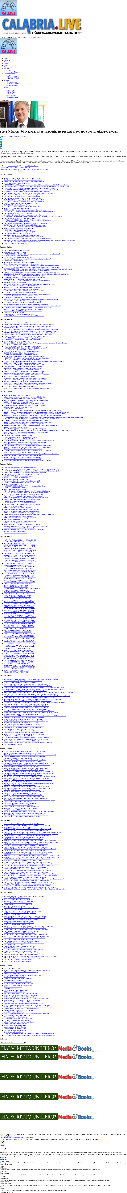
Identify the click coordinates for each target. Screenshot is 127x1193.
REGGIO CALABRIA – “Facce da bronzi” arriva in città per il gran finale (26, 830)
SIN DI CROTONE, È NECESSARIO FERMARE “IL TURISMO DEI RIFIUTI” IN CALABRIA (19, 564)
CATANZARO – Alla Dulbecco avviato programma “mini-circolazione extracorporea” (29, 211)
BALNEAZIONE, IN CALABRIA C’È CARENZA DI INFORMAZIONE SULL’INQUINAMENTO (19, 637)
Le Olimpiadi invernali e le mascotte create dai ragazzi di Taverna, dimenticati (26, 737)
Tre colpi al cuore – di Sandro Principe (15, 1030)
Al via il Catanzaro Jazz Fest (12, 914)
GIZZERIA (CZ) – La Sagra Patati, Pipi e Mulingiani (19, 231)
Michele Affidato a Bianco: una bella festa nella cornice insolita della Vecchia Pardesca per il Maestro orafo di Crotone (38, 692)
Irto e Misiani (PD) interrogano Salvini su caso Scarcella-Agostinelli (24, 770)
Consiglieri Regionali (13, 72)
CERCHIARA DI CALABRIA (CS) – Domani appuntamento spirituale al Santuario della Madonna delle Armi (36, 274)
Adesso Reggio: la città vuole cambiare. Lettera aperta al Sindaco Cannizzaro (26, 706)
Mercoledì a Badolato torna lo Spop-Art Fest (17, 183)
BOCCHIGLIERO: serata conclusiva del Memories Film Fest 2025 (23, 309)
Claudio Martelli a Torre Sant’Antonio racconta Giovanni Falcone (23, 180)
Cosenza (6, 62)
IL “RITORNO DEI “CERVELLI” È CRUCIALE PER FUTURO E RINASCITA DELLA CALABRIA (20, 614)
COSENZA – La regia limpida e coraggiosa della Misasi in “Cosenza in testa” (26, 845)
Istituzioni (6, 80)
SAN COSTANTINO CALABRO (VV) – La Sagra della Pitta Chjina (24, 486)
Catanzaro (7, 60)
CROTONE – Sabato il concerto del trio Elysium (18, 939)
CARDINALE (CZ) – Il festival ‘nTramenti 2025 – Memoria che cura (24, 225)
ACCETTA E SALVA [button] (6, 1192)
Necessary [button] (3, 1157)
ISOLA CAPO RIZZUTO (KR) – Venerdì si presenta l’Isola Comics (24, 364)
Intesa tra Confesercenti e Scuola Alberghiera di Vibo (19, 528)
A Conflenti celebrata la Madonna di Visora (16, 221)
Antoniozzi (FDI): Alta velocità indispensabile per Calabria (21, 808)
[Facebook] (63, 138)
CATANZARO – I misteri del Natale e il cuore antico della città (22, 198)
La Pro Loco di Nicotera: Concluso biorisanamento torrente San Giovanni (25, 215)
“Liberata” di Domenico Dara (12, 973)
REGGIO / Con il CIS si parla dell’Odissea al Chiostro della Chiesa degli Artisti (27, 422)
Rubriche (6, 87)
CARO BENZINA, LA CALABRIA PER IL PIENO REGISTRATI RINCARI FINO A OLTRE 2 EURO (20, 657)
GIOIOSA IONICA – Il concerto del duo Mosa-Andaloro (21, 919)
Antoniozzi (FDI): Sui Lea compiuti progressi (17, 781)
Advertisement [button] (4, 1182)
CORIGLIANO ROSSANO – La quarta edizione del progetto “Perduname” (26, 929)
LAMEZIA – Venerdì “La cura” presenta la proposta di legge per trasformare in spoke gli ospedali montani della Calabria (39, 240)
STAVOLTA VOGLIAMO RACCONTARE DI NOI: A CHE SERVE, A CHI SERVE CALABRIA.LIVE (20, 540)
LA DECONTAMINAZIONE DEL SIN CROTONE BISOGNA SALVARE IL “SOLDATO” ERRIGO (20, 624)
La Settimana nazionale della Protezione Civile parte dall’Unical (22, 302)
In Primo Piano (4, 100)
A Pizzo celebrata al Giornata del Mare (15, 489)
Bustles (10, 1136)
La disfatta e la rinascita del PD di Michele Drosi (18, 1018)
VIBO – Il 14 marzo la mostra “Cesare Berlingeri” (18, 516)
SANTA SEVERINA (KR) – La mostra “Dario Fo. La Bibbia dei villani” (25, 348)
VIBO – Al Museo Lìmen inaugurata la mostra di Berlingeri (21, 509)
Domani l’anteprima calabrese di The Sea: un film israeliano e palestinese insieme (27, 701)
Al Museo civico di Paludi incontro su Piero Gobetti (19, 262)
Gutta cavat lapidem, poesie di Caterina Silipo (17, 1002)
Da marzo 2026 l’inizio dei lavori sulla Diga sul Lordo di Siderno (23, 457)
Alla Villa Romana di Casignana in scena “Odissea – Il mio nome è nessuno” (26, 400)
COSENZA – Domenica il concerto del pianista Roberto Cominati (23, 949)
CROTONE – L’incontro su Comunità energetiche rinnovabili (22, 359)
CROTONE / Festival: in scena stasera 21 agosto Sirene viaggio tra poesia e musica (28, 328)
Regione (6, 68)
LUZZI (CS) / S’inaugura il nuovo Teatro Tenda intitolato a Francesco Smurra (27, 270)
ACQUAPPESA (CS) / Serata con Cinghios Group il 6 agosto (22, 279)
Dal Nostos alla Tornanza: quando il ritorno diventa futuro (21, 714)
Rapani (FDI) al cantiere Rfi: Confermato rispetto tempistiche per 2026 (24, 756)
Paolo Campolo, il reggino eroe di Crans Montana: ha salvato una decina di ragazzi (28, 742)
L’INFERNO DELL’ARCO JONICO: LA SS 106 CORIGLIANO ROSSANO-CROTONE (19, 627)
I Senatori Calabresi (13, 78)
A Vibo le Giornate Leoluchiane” (13, 519)
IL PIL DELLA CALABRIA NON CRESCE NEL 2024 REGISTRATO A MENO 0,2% (17, 671)
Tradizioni (10, 93)
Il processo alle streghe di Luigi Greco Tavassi (17, 982)
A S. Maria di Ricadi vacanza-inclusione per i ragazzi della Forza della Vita (26, 492)
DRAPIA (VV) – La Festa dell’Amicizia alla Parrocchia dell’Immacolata (25, 472)
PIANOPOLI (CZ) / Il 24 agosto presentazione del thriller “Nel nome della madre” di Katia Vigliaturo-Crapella (36, 185)
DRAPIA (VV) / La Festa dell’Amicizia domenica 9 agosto (21, 474)
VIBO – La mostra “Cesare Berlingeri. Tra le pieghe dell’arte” (22, 513)
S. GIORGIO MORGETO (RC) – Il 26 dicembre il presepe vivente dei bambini (27, 445)
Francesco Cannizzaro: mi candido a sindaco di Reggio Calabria (22, 727)
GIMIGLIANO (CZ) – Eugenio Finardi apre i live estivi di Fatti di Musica (25, 916)
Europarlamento (12, 82)
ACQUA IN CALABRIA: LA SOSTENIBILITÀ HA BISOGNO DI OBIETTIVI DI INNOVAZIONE (20, 664)
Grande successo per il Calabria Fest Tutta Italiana (18, 921)
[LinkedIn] (63, 145)
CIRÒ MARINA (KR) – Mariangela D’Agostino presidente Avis (23, 366)
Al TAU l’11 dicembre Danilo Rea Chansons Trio (18, 899)
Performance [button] (3, 1171)
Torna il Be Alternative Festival (13, 909)
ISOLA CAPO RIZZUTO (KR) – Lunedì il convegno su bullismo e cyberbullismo (28, 383)
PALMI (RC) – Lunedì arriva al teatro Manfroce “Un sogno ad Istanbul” (25, 877)
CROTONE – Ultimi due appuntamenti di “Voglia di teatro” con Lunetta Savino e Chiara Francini (32, 832)
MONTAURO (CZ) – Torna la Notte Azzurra (17, 230)
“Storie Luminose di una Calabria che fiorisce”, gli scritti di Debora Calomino (26, 998)
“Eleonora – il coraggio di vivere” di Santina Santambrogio (21, 972)
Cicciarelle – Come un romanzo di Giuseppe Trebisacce (13, 987)
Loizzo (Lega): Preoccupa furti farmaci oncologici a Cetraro (21, 806)
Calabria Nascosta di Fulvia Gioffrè (14, 992)
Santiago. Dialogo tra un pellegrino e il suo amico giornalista (21, 1008)
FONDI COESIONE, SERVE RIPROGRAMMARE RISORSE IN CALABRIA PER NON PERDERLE (20, 584)
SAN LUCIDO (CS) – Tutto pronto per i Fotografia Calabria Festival (24, 316)
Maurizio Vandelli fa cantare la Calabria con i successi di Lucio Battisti (24, 938)
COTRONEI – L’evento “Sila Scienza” (15, 344)
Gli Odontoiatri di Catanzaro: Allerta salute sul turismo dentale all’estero (25, 210)
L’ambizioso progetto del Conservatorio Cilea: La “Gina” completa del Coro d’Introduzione (30, 956)
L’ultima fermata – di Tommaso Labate (15, 1028)
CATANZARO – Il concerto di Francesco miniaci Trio (20, 948)
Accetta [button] (81, 1139)
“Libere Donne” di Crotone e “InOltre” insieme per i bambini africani (24, 385)
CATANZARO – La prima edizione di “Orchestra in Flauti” (21, 931)
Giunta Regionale (12, 85)
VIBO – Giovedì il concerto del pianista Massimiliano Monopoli (22, 958)
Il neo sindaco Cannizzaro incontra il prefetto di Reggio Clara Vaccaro (24, 717)
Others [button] (2, 1187)
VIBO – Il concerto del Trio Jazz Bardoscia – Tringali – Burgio (22, 953)
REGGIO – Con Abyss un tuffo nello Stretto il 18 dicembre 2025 (23, 449)
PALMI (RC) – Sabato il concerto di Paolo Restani (19, 923)
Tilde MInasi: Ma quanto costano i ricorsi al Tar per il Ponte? (21, 803)
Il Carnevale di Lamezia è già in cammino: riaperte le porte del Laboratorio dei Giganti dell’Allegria (33, 216)
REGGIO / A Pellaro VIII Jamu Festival (15, 427)
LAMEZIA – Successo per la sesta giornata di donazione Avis (22, 206)
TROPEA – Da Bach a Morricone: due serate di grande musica (22, 911)
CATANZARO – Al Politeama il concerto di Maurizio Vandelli (22, 941)
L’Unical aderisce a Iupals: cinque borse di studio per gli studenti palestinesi (26, 304)
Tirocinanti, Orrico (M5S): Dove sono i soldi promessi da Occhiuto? (24, 761)
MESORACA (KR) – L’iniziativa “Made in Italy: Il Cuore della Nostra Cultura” (27, 358)
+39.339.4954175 (36, 1137)
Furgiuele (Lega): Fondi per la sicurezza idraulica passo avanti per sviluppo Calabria (28, 773)
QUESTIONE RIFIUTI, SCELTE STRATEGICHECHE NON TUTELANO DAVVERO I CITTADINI (20, 641)
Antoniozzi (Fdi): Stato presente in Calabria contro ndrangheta (22, 766)
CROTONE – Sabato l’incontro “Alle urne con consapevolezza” (23, 346)
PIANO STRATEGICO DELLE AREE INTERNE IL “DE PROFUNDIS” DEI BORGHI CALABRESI (20, 607)
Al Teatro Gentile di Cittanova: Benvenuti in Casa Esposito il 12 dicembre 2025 (27, 825)
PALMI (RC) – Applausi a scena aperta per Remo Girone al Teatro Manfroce (26, 880)
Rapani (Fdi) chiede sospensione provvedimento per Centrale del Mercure (25, 798)
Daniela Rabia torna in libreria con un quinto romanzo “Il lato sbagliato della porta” (28, 1007)
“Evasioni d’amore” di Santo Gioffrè (14, 977)
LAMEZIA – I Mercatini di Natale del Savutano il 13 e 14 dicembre (24, 201)
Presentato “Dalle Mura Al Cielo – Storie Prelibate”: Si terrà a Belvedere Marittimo (28, 686)
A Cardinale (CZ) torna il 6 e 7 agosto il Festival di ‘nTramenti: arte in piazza (26, 191)
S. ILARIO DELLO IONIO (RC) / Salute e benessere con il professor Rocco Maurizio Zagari (31, 419)
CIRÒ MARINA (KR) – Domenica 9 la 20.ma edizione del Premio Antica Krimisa (28, 334)
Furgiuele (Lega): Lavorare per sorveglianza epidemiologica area (23, 775)
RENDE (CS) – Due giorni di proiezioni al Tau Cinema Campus (23, 860)
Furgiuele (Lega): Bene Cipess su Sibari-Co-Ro (18, 758)
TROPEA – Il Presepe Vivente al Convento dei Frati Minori (21, 482)
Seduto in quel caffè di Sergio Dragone (15, 1023)
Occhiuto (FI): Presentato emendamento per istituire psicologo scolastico (25, 760)
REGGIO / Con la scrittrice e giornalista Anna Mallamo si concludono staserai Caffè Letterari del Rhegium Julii (36, 412)
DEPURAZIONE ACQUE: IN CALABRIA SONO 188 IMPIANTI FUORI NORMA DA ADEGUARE (19, 621)
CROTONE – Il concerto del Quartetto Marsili (17, 961)
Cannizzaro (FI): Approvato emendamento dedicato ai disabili (22, 816)
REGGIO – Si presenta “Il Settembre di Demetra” (18, 402)
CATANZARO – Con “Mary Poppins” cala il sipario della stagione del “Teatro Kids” (29, 865)
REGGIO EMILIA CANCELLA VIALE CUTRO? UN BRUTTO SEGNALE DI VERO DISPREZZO (19, 547)
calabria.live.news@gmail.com (14, 1137)
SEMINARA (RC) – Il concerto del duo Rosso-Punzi (19, 933)
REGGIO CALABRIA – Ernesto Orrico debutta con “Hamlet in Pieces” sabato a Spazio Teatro (32, 857)
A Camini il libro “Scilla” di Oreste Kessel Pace (18, 407)
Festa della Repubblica (31, 166)
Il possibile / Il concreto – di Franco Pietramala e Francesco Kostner (23, 1003)
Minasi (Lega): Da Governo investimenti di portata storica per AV (23, 795)
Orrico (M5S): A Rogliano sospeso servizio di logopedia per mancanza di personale (28, 771)
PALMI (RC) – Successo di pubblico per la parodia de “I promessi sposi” (25, 867)
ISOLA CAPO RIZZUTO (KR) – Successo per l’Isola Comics (22, 363)
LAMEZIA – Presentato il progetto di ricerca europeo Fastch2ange (23, 237)
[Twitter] (63, 140)
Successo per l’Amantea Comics (13, 260)
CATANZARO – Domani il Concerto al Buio (17, 959)
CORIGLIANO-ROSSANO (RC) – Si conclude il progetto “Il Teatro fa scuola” (27, 862)
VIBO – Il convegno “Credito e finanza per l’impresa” (20, 518)
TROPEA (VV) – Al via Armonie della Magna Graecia (20, 913)
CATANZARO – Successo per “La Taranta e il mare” (19, 218)
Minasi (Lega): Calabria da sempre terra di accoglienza (20, 793)
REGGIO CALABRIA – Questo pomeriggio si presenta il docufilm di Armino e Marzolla (30, 849)
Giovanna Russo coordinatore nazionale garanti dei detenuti (21, 741)
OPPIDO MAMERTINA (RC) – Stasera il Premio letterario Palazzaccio (25, 709)
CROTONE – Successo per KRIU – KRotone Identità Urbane (22, 351)
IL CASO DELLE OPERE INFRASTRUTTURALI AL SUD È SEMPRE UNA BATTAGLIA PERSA (19, 611)
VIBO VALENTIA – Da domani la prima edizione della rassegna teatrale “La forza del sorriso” (32, 855)
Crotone (6, 63)
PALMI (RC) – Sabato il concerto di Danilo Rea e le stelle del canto (24, 943)
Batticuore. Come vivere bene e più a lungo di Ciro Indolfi (21, 993)
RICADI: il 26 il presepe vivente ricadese (16, 477)
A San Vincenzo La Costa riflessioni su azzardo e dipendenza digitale (24, 734)
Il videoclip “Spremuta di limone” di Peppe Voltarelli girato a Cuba (23, 954)
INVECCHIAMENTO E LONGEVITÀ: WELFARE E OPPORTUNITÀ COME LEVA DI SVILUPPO (20, 551)
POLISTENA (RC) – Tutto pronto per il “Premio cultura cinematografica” (25, 847)
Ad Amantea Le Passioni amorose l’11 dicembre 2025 (19, 901)
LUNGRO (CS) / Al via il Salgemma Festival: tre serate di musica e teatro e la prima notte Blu (31, 272)
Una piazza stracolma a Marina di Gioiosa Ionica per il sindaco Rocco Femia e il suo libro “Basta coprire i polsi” (37, 696)
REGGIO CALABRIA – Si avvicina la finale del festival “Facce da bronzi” (26, 869)
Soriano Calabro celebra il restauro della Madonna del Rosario (22, 499)
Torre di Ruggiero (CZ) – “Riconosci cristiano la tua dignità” (21, 195)
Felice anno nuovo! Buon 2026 (13, 744)
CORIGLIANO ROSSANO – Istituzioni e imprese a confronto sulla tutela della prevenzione (31, 299)
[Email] (63, 148)
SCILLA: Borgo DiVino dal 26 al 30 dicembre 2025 (19, 439)
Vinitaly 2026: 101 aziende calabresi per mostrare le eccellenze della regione (26, 721)
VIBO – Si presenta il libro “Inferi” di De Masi (17, 508)
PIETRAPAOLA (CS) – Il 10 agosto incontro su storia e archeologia (24, 275)
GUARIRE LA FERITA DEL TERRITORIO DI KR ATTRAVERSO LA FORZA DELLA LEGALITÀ (19, 667)
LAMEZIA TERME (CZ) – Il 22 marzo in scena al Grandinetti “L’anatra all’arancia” (29, 884)
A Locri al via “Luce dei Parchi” (13, 408)
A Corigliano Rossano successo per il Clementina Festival (21, 296)
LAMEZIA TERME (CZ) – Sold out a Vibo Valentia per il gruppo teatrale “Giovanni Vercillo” (32, 842)
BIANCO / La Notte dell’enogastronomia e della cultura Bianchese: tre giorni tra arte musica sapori (33, 415)
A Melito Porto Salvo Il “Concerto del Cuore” (17, 395)
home (5, 58)
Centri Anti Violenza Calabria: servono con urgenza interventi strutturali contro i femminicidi (31, 694)
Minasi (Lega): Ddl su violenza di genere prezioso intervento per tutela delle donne (28, 780)
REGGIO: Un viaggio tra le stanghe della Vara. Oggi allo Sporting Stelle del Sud (27, 429)
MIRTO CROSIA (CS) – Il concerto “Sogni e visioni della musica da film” (26, 934)
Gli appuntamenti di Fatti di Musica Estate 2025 (18, 904)
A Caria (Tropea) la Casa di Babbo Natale (16, 479)
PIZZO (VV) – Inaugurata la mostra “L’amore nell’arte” (20, 501)
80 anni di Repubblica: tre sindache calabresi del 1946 (19, 731)
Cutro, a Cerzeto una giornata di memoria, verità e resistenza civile (23, 264)
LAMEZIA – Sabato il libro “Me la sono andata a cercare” (21, 203)
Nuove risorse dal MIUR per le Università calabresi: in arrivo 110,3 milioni (26, 707)
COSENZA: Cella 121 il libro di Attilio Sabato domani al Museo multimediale (27, 280)
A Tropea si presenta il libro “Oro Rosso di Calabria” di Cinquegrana (24, 529)
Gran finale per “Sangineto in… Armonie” (16, 252)
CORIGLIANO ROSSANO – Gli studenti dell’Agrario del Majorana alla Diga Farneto (29, 284)
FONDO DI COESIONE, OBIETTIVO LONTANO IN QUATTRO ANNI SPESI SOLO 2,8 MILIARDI (19, 591)
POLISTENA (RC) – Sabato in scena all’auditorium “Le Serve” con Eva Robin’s (28, 835)
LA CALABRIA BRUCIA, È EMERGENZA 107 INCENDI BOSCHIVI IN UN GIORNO (17, 631)
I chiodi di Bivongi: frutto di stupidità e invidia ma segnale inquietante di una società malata (30, 697)
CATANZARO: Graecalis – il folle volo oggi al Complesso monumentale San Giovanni (29, 193)
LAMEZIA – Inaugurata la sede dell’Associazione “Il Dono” (22, 235)
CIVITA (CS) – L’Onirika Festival (14, 312)
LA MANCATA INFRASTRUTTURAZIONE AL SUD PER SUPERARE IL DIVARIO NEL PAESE (19, 654)
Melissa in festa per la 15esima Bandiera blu (16, 341)
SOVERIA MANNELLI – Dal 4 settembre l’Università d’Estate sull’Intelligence (27, 220)
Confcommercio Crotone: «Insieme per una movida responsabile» (23, 339)
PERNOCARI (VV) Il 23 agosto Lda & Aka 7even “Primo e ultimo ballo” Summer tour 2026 (31, 471)
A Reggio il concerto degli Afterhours (15, 906)
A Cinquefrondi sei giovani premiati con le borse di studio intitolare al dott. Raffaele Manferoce (31, 679)
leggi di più (94, 1139)
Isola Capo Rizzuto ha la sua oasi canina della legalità (19, 376)
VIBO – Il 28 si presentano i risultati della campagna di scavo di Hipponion (26, 497)
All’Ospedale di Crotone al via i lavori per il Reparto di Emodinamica (24, 381)
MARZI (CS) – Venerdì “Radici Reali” (15, 282)
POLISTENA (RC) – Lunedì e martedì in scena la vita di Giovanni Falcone (26, 872)
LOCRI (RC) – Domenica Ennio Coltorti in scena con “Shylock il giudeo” (26, 844)
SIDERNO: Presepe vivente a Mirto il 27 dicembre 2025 (20, 437)
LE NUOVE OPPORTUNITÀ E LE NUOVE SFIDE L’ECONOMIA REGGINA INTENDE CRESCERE (20, 617)
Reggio (6, 65)
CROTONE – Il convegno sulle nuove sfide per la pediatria (21, 370)
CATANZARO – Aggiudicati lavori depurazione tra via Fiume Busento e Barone (27, 238)
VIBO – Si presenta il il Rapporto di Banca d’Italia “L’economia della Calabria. (27, 491)
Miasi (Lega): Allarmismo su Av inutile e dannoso (18, 805)
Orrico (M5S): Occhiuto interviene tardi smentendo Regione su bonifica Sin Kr (27, 765)
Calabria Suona (11, 95)
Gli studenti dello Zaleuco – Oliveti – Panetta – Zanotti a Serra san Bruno (25, 526)
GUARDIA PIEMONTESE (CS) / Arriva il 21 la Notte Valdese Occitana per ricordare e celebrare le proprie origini (38, 269)
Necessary (5, 1159)
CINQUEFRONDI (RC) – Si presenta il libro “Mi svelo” (20, 452)
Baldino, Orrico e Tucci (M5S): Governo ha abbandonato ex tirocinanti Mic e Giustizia (29, 776)
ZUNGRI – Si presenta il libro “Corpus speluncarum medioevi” (22, 511)
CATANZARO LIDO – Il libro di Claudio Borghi (18, 233)
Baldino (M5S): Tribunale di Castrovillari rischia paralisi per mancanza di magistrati (28, 783)
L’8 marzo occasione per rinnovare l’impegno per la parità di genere (23, 732)
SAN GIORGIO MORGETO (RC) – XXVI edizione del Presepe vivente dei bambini (29, 440)
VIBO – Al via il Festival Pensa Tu (14, 506)
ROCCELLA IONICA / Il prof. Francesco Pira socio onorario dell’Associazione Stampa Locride (32, 410)
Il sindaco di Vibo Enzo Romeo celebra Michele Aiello (20, 682)
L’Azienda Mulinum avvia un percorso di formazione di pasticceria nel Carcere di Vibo (29, 514)
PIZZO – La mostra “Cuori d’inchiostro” (16, 523)
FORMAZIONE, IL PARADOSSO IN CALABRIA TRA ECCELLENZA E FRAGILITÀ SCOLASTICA (20, 561)
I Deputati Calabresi (13, 77)
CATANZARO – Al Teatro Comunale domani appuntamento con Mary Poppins (27, 870)
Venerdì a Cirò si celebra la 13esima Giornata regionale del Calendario (24, 371)
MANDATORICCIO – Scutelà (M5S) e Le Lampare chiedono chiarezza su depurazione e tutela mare (34, 254)
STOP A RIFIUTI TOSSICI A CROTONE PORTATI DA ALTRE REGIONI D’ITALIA (17, 594)
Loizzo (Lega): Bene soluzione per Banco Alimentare (19, 785)
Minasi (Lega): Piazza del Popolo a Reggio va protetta (19, 810)
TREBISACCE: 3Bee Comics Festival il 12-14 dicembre (20, 292)
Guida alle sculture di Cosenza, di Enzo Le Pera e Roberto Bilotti (23, 1000)
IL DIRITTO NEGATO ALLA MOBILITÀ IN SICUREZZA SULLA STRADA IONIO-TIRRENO (19, 581)
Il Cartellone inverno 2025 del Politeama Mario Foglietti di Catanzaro (24, 824)
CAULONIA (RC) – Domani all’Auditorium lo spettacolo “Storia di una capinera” (28, 882)
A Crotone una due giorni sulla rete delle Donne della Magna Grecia (24, 356)
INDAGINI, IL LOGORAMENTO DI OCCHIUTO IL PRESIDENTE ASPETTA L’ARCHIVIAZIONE (19, 554)
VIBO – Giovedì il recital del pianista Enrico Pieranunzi (20, 946)
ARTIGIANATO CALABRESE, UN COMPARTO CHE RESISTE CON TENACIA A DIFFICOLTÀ (19, 557)
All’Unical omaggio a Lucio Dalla (14, 944)
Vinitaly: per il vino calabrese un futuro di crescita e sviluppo (21, 722)
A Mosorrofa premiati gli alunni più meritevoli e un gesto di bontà (23, 455)
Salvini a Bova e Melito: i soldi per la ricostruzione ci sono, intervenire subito (26, 739)
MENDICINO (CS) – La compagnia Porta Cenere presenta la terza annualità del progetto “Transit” (33, 840)
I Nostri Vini (11, 92)
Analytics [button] (3, 1176)
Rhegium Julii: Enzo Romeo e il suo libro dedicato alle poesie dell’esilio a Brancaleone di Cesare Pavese (34, 702)
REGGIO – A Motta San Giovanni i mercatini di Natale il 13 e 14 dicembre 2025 (27, 447)
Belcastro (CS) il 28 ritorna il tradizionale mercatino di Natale (22, 287)
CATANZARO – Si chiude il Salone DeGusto (17, 205)
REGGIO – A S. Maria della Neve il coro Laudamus (19, 434)
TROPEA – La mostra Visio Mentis (14, 487)
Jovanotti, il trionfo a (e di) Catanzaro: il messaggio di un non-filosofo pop (25, 691)
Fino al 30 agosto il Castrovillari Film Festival (17, 250)
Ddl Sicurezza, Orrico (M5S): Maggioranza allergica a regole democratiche (26, 768)
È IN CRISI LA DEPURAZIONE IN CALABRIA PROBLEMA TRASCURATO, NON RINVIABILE (19, 574)
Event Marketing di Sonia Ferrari (13, 1032)
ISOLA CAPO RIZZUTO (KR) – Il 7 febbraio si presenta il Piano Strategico (26, 388)
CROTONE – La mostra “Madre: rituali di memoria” (19, 353)
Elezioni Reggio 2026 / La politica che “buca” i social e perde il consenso (25, 719)
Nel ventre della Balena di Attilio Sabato (15, 1017)
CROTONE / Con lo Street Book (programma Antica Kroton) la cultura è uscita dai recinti (30, 331)
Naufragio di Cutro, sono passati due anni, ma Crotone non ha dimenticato (25, 378)
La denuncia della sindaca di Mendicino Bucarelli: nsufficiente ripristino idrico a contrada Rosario (32, 306)
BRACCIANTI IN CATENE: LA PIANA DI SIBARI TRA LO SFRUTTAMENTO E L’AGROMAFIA (20, 651)
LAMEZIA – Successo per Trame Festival (16, 243)
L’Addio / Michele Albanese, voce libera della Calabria (20, 736)
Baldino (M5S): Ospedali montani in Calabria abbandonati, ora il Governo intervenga (29, 811)
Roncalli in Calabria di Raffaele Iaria (14, 1012)
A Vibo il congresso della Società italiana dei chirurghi (20, 503)
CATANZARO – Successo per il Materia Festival (18, 213)
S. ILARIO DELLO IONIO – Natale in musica (18, 435)
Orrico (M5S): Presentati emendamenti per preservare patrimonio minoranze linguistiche (29, 800)
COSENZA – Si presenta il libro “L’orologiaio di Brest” (20, 297)
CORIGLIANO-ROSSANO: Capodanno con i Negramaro (21, 289)
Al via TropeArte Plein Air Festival (14, 484)
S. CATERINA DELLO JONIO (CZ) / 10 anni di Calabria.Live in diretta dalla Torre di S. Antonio (33, 190)
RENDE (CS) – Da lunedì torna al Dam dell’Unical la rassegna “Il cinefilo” (26, 854)
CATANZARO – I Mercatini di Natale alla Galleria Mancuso (22, 196)
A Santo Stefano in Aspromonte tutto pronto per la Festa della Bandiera (24, 397)
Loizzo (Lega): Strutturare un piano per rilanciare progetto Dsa (22, 790)
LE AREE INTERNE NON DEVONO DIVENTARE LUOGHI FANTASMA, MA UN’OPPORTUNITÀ (20, 571)
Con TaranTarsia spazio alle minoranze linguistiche (19, 257)
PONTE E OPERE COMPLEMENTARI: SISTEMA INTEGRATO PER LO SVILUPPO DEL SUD (20, 647)
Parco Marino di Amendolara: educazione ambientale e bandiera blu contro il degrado (29, 711)
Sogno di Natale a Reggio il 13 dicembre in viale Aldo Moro (21, 444)
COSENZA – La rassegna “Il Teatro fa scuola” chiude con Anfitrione (24, 837)
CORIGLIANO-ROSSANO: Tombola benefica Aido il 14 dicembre (24, 291)
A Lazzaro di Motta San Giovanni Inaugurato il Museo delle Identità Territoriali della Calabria (31, 454)
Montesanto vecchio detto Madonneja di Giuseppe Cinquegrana (22, 975)
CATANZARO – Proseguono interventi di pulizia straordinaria (22, 242)
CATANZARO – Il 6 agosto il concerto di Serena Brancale (21, 908)
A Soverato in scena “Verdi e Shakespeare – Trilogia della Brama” (23, 178)
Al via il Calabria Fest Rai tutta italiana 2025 (17, 924)
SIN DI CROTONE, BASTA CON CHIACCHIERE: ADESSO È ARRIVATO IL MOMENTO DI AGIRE (20, 577)
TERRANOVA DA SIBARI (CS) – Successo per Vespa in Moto (23, 311)
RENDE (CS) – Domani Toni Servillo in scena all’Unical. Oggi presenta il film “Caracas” (30, 887)
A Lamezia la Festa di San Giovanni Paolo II (17, 208)
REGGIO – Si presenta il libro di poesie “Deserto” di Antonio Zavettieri (25, 405)
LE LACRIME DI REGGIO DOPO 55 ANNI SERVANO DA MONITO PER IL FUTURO (17, 597)
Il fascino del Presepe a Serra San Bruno (15, 533)
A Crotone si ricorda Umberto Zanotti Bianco (17, 323)
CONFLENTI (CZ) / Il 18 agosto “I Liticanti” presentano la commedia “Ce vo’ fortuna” (29, 188)
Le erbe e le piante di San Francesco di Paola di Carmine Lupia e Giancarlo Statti (27, 970)
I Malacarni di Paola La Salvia (12, 968)
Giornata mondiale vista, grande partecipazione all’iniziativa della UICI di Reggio (28, 460)
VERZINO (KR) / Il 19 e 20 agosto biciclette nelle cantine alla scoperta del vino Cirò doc (30, 333)
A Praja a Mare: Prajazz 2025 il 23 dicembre (17, 898)
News (9, 70)
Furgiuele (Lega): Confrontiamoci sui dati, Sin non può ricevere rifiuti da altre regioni (29, 763)
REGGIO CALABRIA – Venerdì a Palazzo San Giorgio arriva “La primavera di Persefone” (31, 875)
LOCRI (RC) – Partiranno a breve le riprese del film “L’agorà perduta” (24, 850)
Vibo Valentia (8, 67)
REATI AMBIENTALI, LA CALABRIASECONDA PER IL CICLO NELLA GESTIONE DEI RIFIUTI (23, 587)
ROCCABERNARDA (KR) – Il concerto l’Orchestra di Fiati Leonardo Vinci (26, 936)
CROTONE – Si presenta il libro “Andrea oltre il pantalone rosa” (23, 368)
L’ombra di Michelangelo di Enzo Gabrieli (16, 1020)
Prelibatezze (11, 90)
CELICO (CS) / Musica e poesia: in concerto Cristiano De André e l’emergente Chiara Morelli (31, 267)
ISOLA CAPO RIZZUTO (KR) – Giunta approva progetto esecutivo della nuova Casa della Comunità (34, 361)
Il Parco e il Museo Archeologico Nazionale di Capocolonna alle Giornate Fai (26, 375)
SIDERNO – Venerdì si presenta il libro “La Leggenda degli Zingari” (24, 403)
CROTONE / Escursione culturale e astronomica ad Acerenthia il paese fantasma (27, 326)
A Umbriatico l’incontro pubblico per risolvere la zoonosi (20, 354)
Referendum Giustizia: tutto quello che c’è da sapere (19, 729)
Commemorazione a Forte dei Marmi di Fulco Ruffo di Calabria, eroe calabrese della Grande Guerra (33, 689)
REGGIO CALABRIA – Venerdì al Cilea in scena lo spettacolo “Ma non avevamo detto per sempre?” (34, 879)
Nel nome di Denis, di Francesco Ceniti (15, 1025)
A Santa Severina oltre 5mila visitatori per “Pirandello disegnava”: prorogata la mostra (29, 324)
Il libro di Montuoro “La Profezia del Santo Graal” (18, 1010)
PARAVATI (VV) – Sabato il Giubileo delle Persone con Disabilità (23, 494)
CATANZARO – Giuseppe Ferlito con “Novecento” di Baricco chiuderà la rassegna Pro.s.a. (31, 834)
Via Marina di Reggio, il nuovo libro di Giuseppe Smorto (20, 997)
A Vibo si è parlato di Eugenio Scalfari (15, 531)
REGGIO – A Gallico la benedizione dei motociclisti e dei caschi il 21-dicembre (27, 450)
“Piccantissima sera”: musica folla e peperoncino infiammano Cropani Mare (26, 704)
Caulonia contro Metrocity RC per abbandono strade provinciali (22, 459)
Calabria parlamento (10, 73)
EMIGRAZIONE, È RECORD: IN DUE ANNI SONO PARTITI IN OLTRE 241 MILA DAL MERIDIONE (20, 634)
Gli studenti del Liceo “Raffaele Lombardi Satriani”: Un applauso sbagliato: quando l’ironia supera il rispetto (35, 343)
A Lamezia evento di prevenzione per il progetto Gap (19, 228)
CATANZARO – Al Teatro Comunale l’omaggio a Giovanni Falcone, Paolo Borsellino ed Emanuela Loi (34, 889)
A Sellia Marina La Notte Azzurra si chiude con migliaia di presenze (24, 181)
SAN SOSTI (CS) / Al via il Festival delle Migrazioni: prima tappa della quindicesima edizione (31, 265)
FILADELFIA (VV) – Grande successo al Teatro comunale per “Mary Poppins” (27, 829)
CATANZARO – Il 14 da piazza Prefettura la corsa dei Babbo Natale (24, 200)
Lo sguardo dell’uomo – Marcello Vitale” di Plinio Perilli (20, 995)
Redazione (22, 136)
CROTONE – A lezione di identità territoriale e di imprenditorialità (23, 373)
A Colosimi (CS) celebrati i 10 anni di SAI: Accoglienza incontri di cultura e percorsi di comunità (32, 699)
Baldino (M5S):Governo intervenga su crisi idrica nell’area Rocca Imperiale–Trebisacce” (30, 755)
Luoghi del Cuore (12, 97)
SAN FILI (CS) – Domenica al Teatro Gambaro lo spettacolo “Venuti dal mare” (27, 885)
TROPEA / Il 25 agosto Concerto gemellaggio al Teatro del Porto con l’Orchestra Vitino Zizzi (31, 469)
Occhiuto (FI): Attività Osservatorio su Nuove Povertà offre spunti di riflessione (27, 788)
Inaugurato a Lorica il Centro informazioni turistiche (19, 314)
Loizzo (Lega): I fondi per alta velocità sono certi (18, 801)
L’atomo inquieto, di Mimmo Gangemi (15, 1027)
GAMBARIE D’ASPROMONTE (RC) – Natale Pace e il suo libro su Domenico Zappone (30, 425)
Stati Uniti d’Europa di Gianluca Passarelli (16, 990)
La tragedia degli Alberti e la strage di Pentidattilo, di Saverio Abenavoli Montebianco (29, 1033)
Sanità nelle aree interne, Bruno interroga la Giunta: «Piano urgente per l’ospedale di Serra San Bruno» (34, 687)
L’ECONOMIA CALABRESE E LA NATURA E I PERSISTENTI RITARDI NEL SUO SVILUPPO (19, 644)
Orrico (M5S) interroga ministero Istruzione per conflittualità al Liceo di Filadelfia (28, 778)
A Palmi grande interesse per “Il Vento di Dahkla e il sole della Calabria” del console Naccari (31, 712)
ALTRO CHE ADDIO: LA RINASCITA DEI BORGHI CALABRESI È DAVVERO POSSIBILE (19, 544)
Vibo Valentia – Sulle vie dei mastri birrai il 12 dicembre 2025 (22, 481)
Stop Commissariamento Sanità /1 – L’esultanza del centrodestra (22, 724)
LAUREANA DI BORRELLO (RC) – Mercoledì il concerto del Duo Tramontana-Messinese (31, 926)
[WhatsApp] (63, 143)
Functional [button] (3, 1166)
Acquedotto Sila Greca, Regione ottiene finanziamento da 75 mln (23, 681)
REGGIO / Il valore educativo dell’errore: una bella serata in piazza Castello (26, 420)
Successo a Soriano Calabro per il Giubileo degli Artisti (20, 521)
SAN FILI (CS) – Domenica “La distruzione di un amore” (21, 951)
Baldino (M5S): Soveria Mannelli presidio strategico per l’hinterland (24, 791)
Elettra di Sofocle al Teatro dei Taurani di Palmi (18, 827)
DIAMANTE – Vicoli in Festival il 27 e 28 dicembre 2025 (21, 286)
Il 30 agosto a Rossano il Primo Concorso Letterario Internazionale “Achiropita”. (27, 259)
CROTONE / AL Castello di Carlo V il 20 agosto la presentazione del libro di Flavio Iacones (31, 329)
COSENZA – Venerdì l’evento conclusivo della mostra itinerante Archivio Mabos (28, 307)
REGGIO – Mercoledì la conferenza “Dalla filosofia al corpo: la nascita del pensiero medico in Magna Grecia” (36, 430)
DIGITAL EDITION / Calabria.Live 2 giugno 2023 (15, 167)
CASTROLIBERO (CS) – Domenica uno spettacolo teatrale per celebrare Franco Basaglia (30, 874)
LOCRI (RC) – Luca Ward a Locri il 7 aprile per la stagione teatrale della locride (27, 859)
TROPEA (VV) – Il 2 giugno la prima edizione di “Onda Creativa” (23, 496)
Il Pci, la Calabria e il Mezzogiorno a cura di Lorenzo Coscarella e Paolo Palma (27, 1005)
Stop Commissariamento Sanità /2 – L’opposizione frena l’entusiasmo (24, 726)
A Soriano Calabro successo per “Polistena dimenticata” (20, 467)
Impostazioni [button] (87, 1139)
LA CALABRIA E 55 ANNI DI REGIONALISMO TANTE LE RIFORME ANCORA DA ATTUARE (19, 567)
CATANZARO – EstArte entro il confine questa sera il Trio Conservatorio (25, 223)
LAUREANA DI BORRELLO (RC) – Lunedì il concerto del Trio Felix (25, 928)
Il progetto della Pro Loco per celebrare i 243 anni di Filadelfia (22, 504)
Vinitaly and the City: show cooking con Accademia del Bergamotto (24, 424)
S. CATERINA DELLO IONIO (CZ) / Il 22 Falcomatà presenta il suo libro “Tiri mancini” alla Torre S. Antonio (36, 186)
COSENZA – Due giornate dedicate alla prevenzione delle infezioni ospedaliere (27, 294)
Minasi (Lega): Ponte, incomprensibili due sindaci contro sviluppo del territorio (27, 786)
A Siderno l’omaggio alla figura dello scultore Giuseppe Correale (23, 398)
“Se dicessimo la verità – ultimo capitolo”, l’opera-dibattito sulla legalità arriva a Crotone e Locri (32, 864)
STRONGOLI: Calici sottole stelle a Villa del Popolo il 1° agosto (23, 338)
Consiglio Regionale (13, 83)
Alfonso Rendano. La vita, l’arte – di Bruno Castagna (19, 1022)
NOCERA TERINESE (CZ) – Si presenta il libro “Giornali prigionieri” (25, 226)
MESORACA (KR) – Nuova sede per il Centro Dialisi (20, 349)
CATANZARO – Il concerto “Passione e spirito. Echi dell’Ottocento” (24, 918)
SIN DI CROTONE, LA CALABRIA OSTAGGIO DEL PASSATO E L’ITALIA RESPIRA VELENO (19, 601)
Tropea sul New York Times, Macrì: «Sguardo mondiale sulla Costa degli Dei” (27, 684)
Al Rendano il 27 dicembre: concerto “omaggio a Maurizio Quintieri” (24, 896)
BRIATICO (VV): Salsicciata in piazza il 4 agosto (18, 476)
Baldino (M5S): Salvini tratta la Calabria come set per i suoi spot (22, 753)
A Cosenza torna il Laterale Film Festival (16, 255)
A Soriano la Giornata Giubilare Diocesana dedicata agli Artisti (22, 524)
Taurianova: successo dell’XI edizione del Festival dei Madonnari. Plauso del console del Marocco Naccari (35, 716)
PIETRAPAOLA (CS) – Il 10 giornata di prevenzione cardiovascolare (24, 277)
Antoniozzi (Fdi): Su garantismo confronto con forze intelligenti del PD (24, 813)
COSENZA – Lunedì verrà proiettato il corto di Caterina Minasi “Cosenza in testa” (28, 852)
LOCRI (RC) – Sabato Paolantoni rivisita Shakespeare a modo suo (23, 839)
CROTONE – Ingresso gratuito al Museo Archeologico (20, 386)
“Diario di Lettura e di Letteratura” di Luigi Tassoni (19, 983)
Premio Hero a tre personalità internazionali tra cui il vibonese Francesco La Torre (24, 169)
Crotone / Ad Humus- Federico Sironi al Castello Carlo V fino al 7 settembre (26, 336)
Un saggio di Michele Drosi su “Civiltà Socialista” (18, 985)
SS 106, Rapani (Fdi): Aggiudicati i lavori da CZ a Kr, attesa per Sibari (24, 751)
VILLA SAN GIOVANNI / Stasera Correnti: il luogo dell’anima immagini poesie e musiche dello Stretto (34, 413)
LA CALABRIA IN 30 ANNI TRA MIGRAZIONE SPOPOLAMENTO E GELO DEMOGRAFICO (19, 661)
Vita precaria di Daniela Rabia (12, 980)
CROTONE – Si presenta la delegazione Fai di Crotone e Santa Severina (25, 380)
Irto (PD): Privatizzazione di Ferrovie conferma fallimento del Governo (24, 796)
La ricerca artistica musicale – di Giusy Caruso (17, 1015)
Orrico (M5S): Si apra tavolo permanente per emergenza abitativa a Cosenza (26, 815)
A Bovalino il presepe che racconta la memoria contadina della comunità (25, 442)
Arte (8, 88)
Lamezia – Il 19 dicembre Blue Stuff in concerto (18, 903)
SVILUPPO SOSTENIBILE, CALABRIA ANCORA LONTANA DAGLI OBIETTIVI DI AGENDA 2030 (20, 604)
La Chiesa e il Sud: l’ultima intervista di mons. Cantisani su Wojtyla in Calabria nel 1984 (30, 1035)
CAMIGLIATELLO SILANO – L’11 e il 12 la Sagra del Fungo (22, 301)
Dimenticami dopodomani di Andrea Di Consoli (18, 978)
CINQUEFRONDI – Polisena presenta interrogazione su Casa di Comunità (26, 432)
